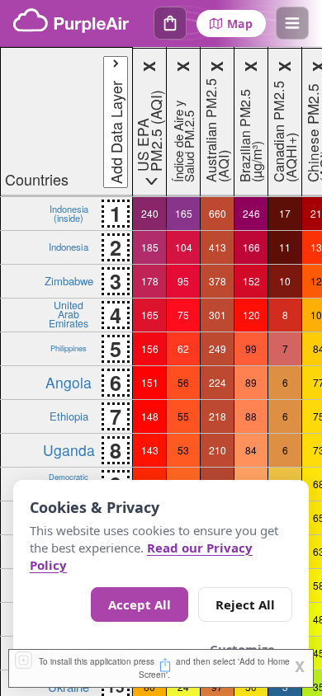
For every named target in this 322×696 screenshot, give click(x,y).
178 (150, 281)
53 (183, 450)
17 (285, 213)
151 (150, 382)
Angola (68, 382)
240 (150, 213)
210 (217, 450)
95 (183, 281)
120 (251, 315)
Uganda (69, 450)
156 (150, 348)
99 (251, 348)
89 (251, 382)
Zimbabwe (69, 281)
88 (251, 416)
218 (217, 416)
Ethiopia (69, 416)
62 (183, 348)
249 (217, 348)
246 (251, 213)
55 (183, 416)
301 (217, 315)
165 (183, 213)
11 (285, 247)
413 (217, 247)
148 (150, 416)
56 (183, 382)
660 (217, 213)
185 (150, 247)
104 (183, 247)
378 (217, 281)
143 (150, 450)
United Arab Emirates (68, 314)
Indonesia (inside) (69, 212)
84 (251, 450)
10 (285, 281)
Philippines (68, 348)
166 (251, 247)
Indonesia (68, 246)
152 (251, 281)
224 (217, 382)
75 (183, 315)
